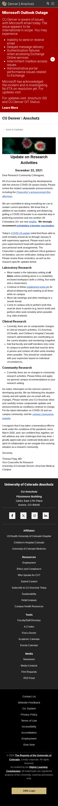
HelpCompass (29, 600)
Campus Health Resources (29, 606)
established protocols (38, 287)
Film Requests (29, 672)
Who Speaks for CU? (29, 575)
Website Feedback (29, 702)
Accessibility (29, 726)
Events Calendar (29, 645)
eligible (33, 221)
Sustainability (29, 594)
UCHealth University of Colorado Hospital (29, 536)
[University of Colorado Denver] (10, 4)
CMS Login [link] (29, 790)
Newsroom (29, 659)
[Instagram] (34, 520)
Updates (18, 129)
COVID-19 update (20, 233)
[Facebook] (12, 520)
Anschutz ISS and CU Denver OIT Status (24, 100)
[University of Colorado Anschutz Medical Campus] (26, 4)
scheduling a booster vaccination (35, 225)
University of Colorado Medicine (29, 549)
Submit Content (29, 581)
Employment (29, 562)
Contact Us (29, 696)
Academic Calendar (29, 639)
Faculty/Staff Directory (29, 620)
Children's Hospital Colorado (29, 542)
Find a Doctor (29, 633)
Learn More (10, 107)
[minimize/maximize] (53, 59)
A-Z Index (29, 626)
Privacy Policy (29, 714)
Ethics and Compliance (29, 569)
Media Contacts (29, 665)
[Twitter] (23, 520)
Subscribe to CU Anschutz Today (29, 587)
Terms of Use (29, 720)
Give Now (29, 744)
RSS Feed (29, 678)
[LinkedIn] (45, 520)
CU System (29, 708)
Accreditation (29, 732)
